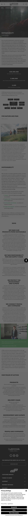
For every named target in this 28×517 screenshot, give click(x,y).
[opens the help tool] (26, 260)
